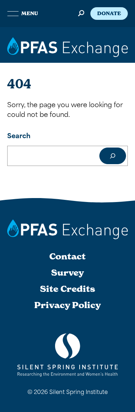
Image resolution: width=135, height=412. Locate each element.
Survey (67, 272)
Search (19, 135)
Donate (109, 13)
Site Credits (67, 289)
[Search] (112, 156)
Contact (67, 256)
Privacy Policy (67, 305)
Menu (29, 13)
